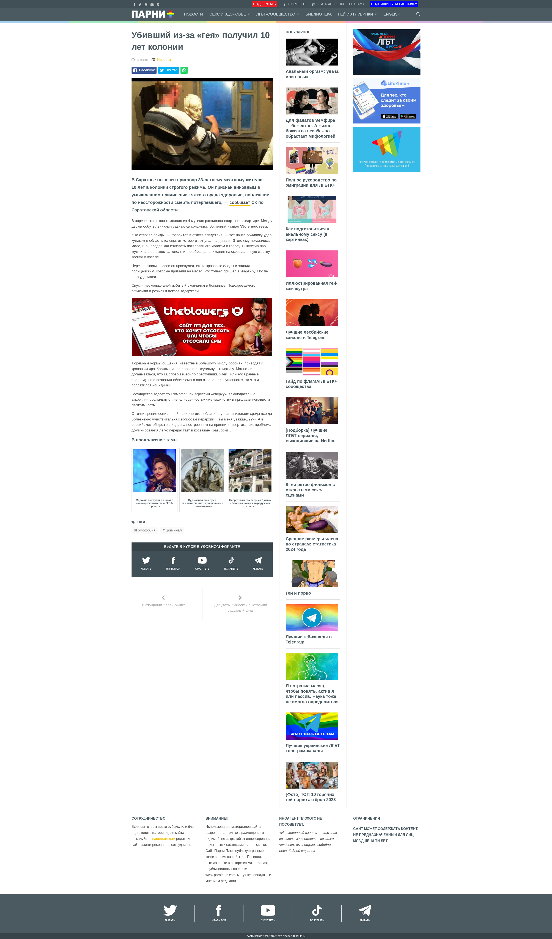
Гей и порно (298, 593)
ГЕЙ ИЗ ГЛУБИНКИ (355, 14)
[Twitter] (141, 4)
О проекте (297, 4)
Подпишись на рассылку (394, 4)
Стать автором (330, 4)
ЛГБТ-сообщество (275, 14)
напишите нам (163, 839)
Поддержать (264, 4)
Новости (193, 14)
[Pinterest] (158, 4)
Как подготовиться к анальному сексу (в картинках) (307, 234)
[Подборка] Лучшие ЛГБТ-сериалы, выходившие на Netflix (310, 435)
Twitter (171, 70)
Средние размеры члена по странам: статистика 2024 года (312, 544)
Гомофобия (145, 530)
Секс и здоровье (227, 14)
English (391, 14)
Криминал (173, 530)
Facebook (147, 70)
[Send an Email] (153, 4)
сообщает (239, 202)
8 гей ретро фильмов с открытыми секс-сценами (310, 489)
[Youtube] (146, 4)
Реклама (357, 4)
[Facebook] (135, 4)
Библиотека (319, 14)
